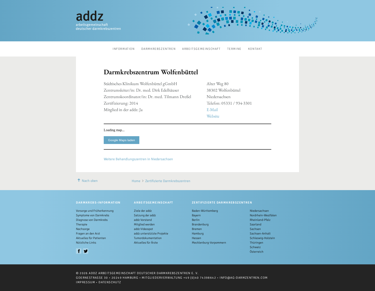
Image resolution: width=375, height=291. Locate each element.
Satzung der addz (145, 215)
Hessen (196, 238)
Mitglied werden (144, 224)
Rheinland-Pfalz (260, 220)
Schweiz (255, 247)
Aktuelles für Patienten (91, 238)
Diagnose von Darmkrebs (92, 220)
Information (124, 49)
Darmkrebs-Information (98, 202)
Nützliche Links (86, 242)
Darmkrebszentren (158, 49)
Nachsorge (83, 229)
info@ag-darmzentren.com (244, 278)
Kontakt (255, 49)
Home (136, 181)
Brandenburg (200, 224)
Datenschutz (110, 282)
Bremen (197, 229)
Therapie (81, 224)
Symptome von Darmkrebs (92, 215)
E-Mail (212, 109)
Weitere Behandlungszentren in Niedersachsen (138, 159)
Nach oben (90, 181)
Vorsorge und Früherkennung (94, 211)
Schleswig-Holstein (262, 238)
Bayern (196, 215)
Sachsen (255, 229)
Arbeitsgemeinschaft (201, 49)
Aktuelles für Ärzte (146, 242)
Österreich (256, 252)
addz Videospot (143, 229)
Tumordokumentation (148, 238)
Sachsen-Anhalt (260, 233)
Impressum (85, 282)
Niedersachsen (259, 211)
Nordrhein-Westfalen (263, 215)
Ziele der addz (143, 211)
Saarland (255, 224)
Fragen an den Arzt (88, 233)
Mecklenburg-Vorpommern (209, 242)
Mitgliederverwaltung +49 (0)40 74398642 (179, 278)
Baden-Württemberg (205, 211)
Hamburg (198, 233)
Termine (234, 49)
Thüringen (256, 242)
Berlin (196, 220)
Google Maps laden (121, 140)
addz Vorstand (143, 220)
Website (213, 116)
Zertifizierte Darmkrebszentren (167, 181)
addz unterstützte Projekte (151, 233)
